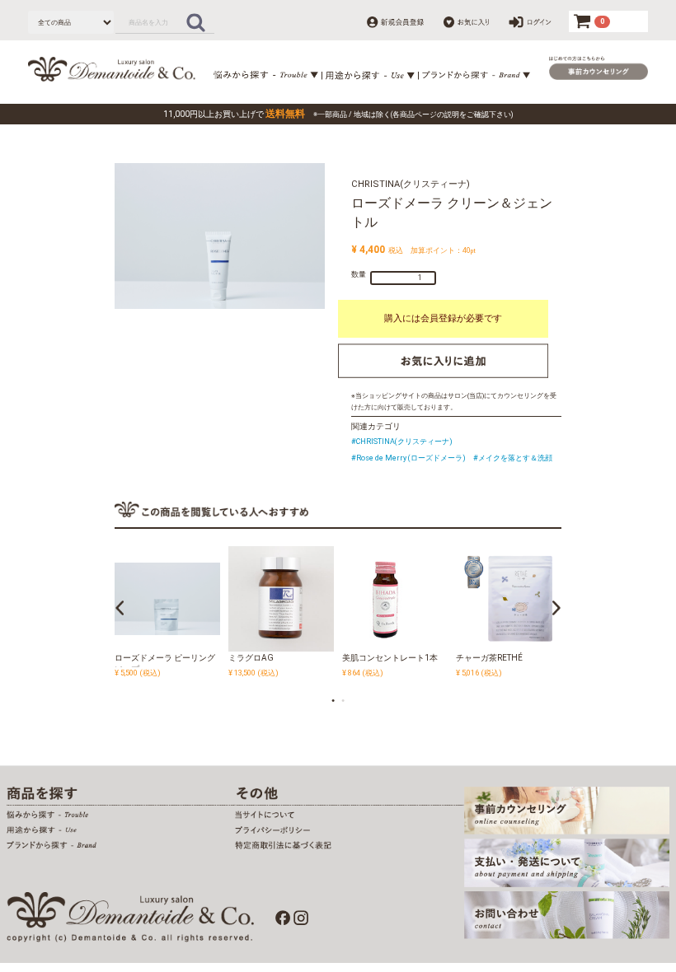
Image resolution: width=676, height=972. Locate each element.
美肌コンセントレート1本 (390, 657)
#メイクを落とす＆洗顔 (512, 458)
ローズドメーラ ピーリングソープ (165, 663)
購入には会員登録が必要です (443, 318)
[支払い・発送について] (566, 862)
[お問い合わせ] (566, 915)
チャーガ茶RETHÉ (489, 657)
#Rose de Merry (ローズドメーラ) (408, 458)
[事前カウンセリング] (566, 810)
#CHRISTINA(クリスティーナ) (402, 441)
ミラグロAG (251, 657)
